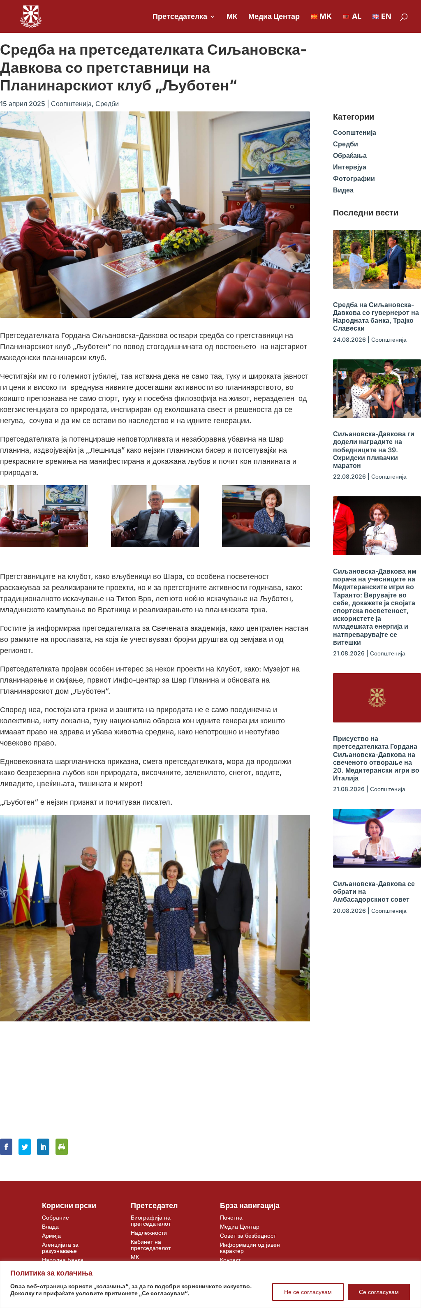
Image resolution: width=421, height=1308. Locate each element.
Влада (50, 1226)
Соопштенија (71, 104)
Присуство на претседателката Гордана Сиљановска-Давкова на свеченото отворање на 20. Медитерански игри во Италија (376, 758)
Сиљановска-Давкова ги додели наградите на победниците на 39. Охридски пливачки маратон (373, 450)
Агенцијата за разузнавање (60, 1247)
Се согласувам (379, 1291)
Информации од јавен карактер (250, 1247)
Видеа (343, 190)
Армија (51, 1235)
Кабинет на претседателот (151, 1244)
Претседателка (180, 17)
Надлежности (149, 1232)
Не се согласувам (308, 1291)
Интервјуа (349, 167)
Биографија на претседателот (151, 1220)
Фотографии (354, 178)
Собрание (55, 1217)
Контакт (230, 1259)
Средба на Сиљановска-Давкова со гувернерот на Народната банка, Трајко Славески (376, 317)
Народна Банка (62, 1259)
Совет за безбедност (248, 1235)
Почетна (231, 1217)
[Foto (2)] (44, 516)
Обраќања (350, 155)
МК (232, 17)
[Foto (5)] (266, 516)
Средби (107, 104)
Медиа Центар (274, 17)
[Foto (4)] (155, 516)
